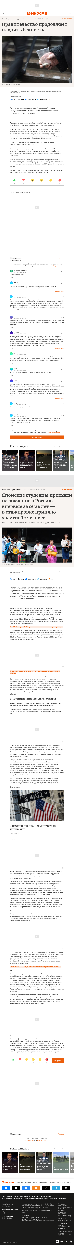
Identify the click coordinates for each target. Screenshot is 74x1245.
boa (15, 317)
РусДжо (16, 403)
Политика (20, 1182)
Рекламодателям (46, 1196)
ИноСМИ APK (62, 1198)
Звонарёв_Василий (20, 270)
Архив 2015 (27, 192)
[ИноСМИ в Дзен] (16, 1188)
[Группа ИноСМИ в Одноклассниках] (36, 1188)
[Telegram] (42, 99)
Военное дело (43, 1182)
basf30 (16, 282)
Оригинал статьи (67, 19)
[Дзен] (21, 99)
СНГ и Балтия (19, 192)
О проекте (35, 1196)
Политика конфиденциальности (12, 1198)
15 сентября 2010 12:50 (37, 18)
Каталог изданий (7, 1196)
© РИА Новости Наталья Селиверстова (12, 564)
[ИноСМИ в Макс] (6, 1188)
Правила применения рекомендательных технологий (40, 1198)
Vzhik (15, 380)
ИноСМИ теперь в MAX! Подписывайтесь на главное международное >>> (36, 627)
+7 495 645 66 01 (7, 1218)
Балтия (12, 192)
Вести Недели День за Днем (11, 19)
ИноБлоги (70, 1182)
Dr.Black (16, 332)
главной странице (54, 266)
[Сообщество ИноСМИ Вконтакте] (26, 1188)
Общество (52, 1182)
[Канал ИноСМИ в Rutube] (46, 1188)
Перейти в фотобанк (16, 84)
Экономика (28, 1182)
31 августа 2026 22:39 (29, 489)
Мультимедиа (61, 1182)
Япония (18, 490)
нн (14, 353)
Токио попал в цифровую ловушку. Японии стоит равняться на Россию (35, 967)
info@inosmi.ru (6, 1213)
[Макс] (13, 99)
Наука (35, 1182)
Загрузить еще (37, 437)
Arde (15, 368)
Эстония (25, 19)
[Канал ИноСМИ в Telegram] (56, 1188)
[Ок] (51, 99)
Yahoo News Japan (8, 490)
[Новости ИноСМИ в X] (66, 1188)
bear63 (16, 415)
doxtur (16, 296)
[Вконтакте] (30, 99)
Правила (61, 258)
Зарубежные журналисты (22, 1196)
